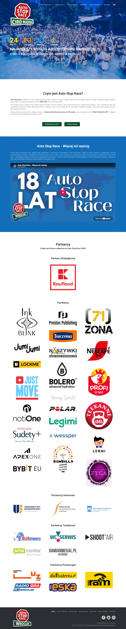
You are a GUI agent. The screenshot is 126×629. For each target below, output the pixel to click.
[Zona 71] (99, 321)
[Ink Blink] (27, 321)
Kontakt (107, 5)
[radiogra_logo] (27, 587)
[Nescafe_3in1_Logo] (99, 351)
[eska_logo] (63, 587)
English (114, 5)
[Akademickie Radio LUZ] (27, 575)
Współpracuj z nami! (52, 124)
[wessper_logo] (63, 436)
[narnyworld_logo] (63, 397)
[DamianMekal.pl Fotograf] (63, 552)
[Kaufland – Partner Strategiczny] (63, 277)
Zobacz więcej (72, 124)
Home (53, 611)
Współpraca (71, 5)
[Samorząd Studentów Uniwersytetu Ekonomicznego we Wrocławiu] (99, 509)
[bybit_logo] (27, 468)
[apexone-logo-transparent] (27, 453)
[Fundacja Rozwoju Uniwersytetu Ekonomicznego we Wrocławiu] (63, 508)
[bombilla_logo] (63, 459)
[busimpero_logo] (27, 537)
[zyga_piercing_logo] (99, 472)
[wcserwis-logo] (63, 537)
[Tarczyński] (63, 336)
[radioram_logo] (99, 580)
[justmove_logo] (27, 388)
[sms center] (27, 552)
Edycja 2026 (59, 5)
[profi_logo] (99, 382)
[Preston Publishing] (63, 319)
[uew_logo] (27, 509)
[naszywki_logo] (63, 352)
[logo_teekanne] (99, 415)
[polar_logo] (63, 409)
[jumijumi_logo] (27, 348)
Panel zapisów (95, 5)
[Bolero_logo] (63, 375)
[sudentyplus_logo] (27, 435)
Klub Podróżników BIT (108, 625)
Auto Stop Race (46, 5)
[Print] (63, 575)
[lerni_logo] (99, 444)
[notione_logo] (27, 412)
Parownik (83, 5)
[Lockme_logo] (27, 364)
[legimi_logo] (63, 422)
